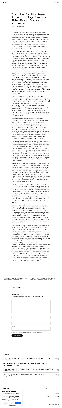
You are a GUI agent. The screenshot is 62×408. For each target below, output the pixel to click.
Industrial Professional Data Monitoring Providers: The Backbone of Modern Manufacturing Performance (42, 278)
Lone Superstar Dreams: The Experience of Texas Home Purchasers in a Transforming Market (15, 278)
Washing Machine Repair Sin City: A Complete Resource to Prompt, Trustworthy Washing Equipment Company (25, 364)
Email (13, 320)
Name (13, 315)
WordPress (57, 404)
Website (13, 326)
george (5, 2)
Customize (5, 403)
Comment (14, 299)
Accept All (18, 403)
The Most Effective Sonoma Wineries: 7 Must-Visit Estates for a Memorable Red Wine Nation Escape (27, 359)
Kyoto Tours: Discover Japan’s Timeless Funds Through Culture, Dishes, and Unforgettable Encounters (24, 375)
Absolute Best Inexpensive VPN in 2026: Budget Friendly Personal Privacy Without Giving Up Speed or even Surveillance (28, 369)
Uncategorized (21, 26)
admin (17, 26)
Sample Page (56, 2)
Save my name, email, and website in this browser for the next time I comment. (27, 332)
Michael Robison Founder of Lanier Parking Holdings (30, 47)
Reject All (12, 403)
